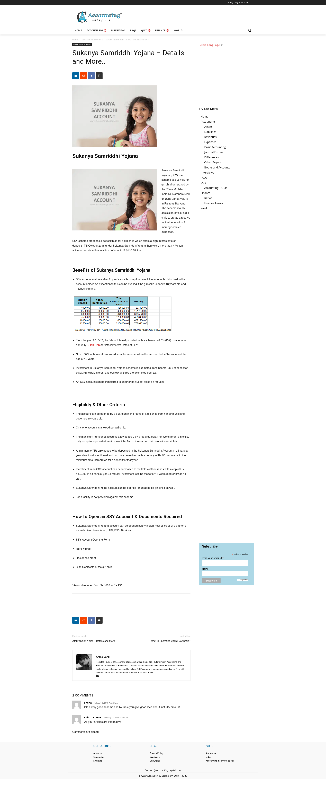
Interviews (207, 172)
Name (205, 568)
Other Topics (212, 162)
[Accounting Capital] (99, 17)
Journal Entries (213, 152)
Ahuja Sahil (103, 656)
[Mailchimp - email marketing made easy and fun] (242, 580)
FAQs (204, 178)
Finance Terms (213, 203)
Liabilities (210, 132)
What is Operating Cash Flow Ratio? (171, 640)
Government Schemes (92, 39)
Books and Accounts (217, 167)
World (204, 208)
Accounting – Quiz (215, 188)
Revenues (210, 137)
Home (75, 39)
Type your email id (213, 558)
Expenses (210, 142)
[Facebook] (91, 75)
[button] (250, 30)
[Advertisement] (226, 74)
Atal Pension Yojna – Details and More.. (94, 640)
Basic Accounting (215, 147)
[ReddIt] (83, 75)
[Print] (99, 75)
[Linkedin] (75, 75)
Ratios (208, 198)
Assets (208, 127)
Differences (211, 157)
